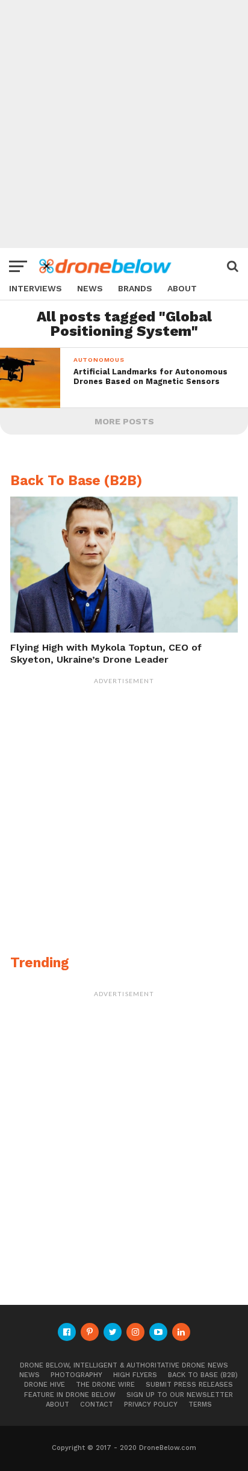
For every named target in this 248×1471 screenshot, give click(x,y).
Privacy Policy (151, 1404)
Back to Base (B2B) (203, 1375)
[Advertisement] (124, 124)
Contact (96, 1404)
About (182, 288)
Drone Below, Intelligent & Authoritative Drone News (124, 1365)
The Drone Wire (105, 1385)
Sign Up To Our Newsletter (179, 1395)
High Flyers (135, 1375)
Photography (76, 1375)
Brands (135, 288)
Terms (200, 1404)
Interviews (35, 288)
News (90, 288)
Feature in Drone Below (70, 1395)
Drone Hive (44, 1385)
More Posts (124, 421)
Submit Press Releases (189, 1385)
